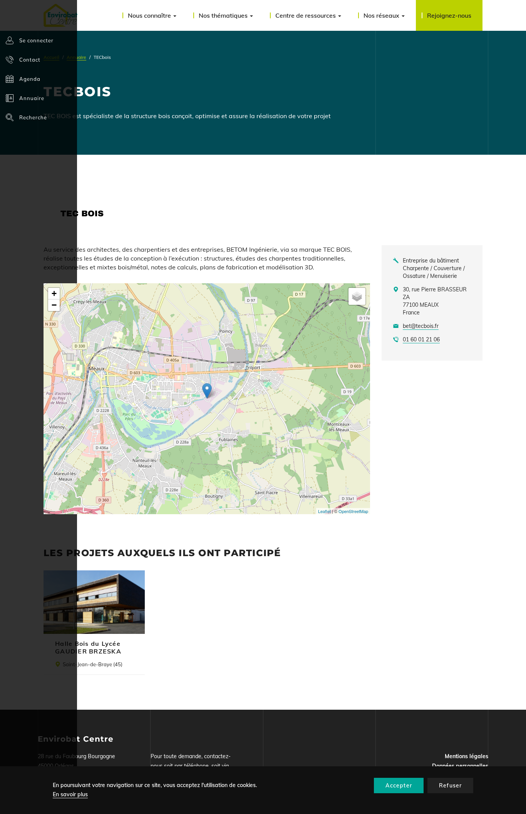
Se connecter (36, 40)
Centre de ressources (306, 15)
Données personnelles (460, 765)
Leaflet (324, 511)
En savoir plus (70, 794)
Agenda (29, 79)
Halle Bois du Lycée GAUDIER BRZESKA (88, 647)
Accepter (398, 785)
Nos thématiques (224, 15)
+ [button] (54, 293)
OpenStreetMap (353, 511)
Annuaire (31, 98)
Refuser (450, 785)
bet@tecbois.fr (421, 326)
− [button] (54, 305)
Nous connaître (150, 15)
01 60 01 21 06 (421, 339)
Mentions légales (466, 756)
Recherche (33, 117)
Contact (29, 60)
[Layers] (356, 296)
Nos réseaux (382, 15)
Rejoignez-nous (449, 15)
